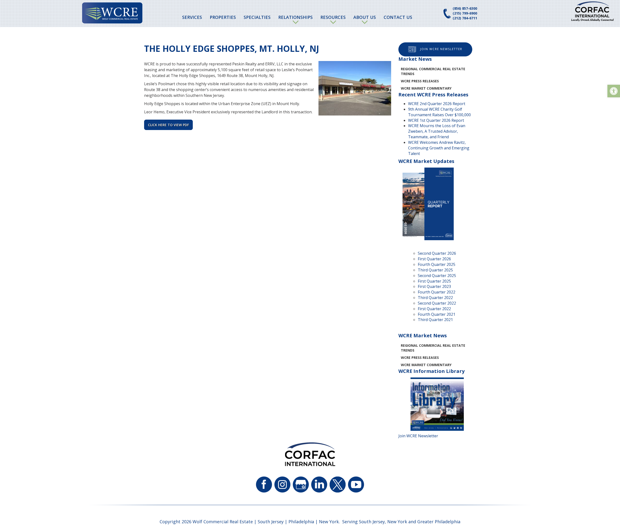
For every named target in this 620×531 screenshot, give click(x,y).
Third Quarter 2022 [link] (435, 297)
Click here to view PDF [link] (168, 125)
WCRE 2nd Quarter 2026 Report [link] (436, 103)
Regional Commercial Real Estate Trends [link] (433, 71)
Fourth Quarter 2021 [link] (436, 314)
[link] (613, 91)
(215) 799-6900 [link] (465, 13)
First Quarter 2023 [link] (434, 286)
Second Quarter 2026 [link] (437, 253)
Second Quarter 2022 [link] (437, 303)
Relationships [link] (295, 17)
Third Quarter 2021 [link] (435, 319)
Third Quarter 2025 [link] (435, 270)
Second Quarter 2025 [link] (437, 275)
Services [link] (192, 17)
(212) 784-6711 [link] (465, 18)
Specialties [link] (257, 17)
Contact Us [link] (398, 17)
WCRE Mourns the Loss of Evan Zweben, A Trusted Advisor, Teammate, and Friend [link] (436, 131)
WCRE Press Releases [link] (420, 81)
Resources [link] (333, 17)
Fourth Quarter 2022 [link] (436, 292)
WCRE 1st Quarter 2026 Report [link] (436, 120)
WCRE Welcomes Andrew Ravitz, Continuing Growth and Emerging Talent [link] (438, 148)
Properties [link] (223, 17)
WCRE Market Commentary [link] (426, 88)
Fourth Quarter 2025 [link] (436, 264)
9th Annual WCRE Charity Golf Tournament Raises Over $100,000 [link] (439, 112)
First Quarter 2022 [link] (434, 308)
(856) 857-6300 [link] (465, 8)
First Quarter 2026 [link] (434, 259)
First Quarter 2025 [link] (434, 281)
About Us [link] (364, 17)
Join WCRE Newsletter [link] (441, 49)
